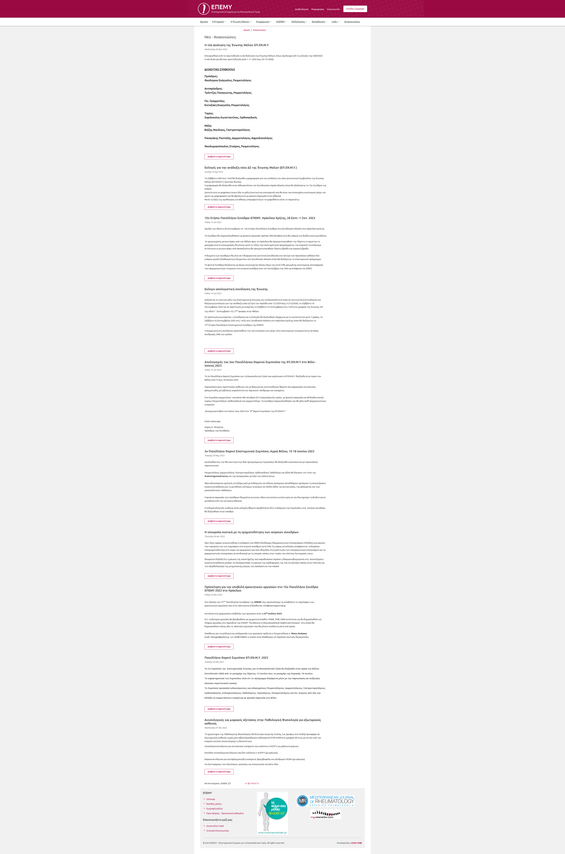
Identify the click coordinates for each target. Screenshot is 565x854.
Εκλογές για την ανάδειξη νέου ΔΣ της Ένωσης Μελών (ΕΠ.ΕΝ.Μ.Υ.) (251, 167)
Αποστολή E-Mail (215, 826)
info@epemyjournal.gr (274, 605)
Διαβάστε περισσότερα (219, 156)
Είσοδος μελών (214, 804)
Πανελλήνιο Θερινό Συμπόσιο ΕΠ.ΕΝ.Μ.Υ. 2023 (236, 657)
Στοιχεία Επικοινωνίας (217, 830)
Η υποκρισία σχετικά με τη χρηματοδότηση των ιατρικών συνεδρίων (252, 532)
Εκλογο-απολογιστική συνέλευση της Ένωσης (236, 289)
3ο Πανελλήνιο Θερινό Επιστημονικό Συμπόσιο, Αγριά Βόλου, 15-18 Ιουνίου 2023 (259, 451)
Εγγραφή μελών (214, 808)
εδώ (276, 764)
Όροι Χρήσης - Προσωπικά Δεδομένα (225, 813)
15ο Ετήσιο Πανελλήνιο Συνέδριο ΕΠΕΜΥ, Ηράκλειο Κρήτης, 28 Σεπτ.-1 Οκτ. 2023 (260, 218)
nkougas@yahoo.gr (220, 637)
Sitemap (210, 799)
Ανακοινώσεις (259, 30)
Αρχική (247, 30)
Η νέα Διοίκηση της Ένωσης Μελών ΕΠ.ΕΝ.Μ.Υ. (237, 45)
